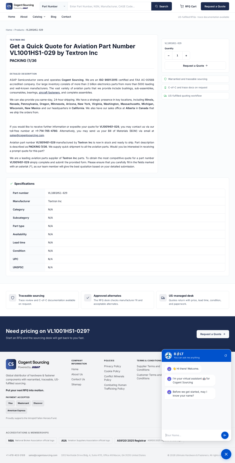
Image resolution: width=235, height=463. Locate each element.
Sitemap (76, 384)
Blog (53, 16)
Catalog (37, 16)
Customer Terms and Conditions (149, 376)
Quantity (169, 48)
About (24, 16)
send (225, 435)
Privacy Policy (112, 366)
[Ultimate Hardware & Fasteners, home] (20, 6)
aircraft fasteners (49, 92)
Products (19, 29)
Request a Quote (215, 6)
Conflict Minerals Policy (114, 378)
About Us (77, 374)
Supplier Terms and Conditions (148, 368)
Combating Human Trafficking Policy (115, 386)
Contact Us (78, 379)
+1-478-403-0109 (15, 455)
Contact (66, 16)
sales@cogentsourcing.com (27, 135)
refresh (225, 355)
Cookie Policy (112, 371)
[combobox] (109, 6)
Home (11, 16)
